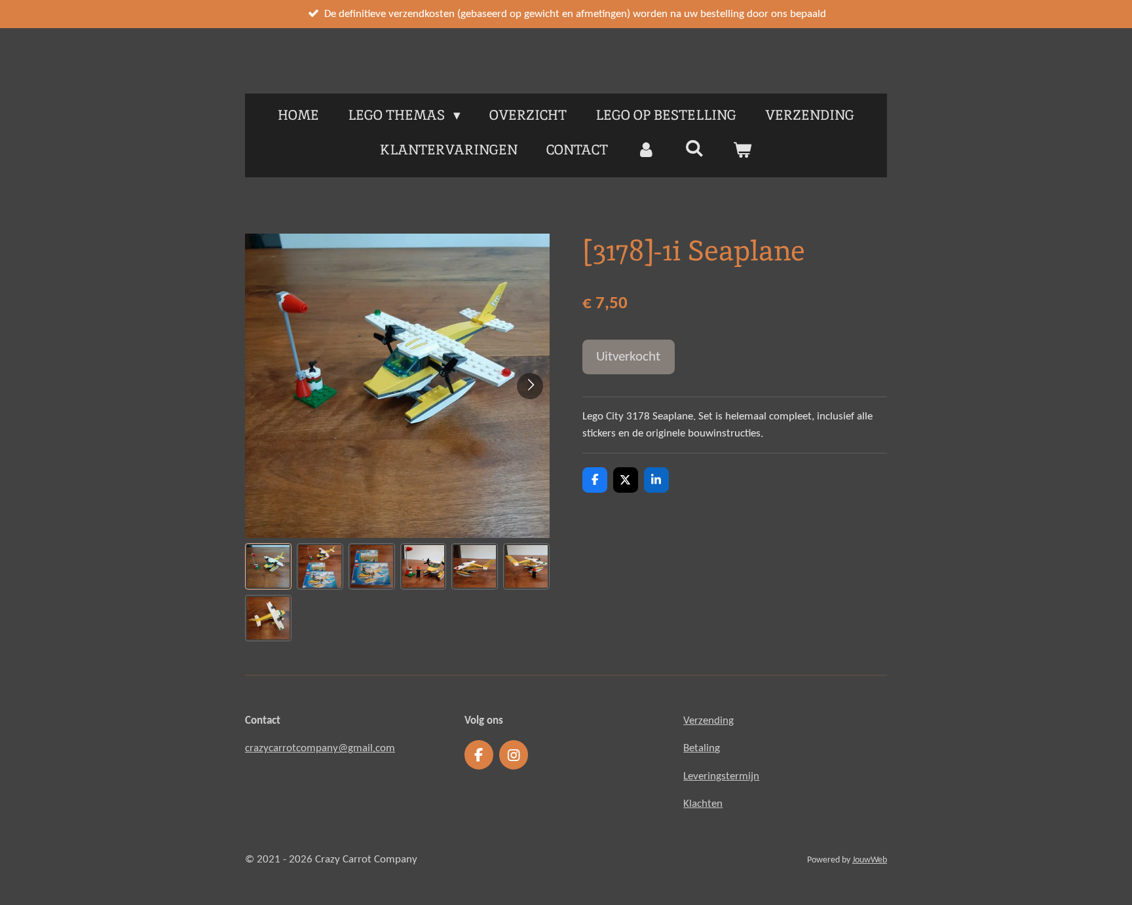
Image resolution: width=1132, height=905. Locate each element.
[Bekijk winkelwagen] (742, 149)
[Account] (646, 149)
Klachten (703, 803)
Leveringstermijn (721, 776)
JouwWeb (869, 860)
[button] (268, 566)
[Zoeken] (694, 148)
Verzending (708, 720)
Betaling (701, 748)
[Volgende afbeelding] (530, 386)
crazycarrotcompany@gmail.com (320, 748)
